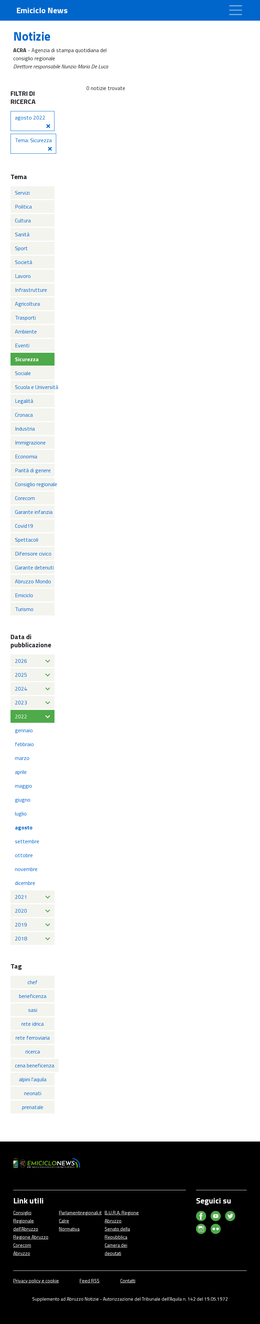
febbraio (24, 744)
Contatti (127, 1280)
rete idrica (32, 1024)
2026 (21, 661)
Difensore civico (33, 553)
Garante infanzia (33, 512)
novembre (26, 869)
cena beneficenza (34, 1065)
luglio (21, 813)
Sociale (23, 373)
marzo (22, 758)
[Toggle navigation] (236, 10)
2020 (21, 911)
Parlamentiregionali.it (80, 1212)
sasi (32, 1010)
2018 (21, 938)
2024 (21, 689)
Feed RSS (90, 1280)
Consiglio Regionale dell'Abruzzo (25, 1220)
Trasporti (25, 317)
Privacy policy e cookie (36, 1280)
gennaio (24, 730)
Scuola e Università (35, 387)
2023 (21, 702)
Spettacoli (26, 540)
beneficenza (32, 996)
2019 (21, 924)
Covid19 (24, 526)
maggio (23, 786)
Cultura (23, 220)
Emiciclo (24, 595)
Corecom (25, 498)
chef (32, 982)
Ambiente (26, 331)
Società (23, 262)
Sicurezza (27, 359)
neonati (32, 1093)
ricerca (32, 1051)
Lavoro (23, 276)
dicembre (25, 883)
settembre (27, 841)
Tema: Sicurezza (33, 140)
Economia (26, 456)
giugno (22, 800)
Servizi (22, 193)
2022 (21, 716)
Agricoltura (27, 304)
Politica (23, 206)
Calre (64, 1220)
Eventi (22, 345)
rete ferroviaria (33, 1038)
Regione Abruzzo (30, 1236)
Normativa (69, 1228)
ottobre (24, 855)
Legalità (24, 401)
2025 (21, 675)
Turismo (24, 609)
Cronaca (24, 415)
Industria (25, 429)
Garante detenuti (34, 567)
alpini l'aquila (32, 1079)
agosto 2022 (30, 117)
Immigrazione (30, 442)
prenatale (32, 1107)
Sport (21, 248)
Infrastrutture (31, 290)
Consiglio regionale (35, 484)
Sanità (22, 234)
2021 (21, 897)
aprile (21, 772)
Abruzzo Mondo (33, 581)
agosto (23, 827)
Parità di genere (33, 470)
